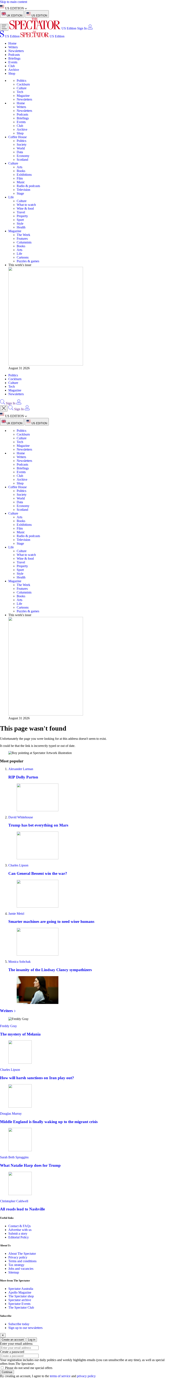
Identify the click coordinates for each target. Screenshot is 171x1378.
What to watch (26, 204)
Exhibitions (24, 174)
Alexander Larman (20, 769)
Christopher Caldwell (14, 1201)
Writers (13, 47)
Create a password (12, 1352)
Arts (19, 167)
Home (12, 43)
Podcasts (14, 54)
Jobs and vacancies (20, 1268)
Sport (20, 220)
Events (12, 62)
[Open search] (2, 403)
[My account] (90, 28)
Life (11, 197)
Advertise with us (19, 1230)
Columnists (24, 242)
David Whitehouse (20, 817)
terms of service (60, 1376)
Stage (20, 193)
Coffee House (17, 137)
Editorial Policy (18, 1237)
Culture (21, 88)
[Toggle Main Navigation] (4, 27)
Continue (7, 1372)
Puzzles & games (28, 261)
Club (11, 66)
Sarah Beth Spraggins (14, 1157)
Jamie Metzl (16, 913)
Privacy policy (17, 1257)
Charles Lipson (18, 865)
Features (22, 238)
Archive (13, 69)
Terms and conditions (22, 1261)
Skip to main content (13, 2)
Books (21, 171)
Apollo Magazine (19, 1292)
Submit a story (17, 1233)
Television (23, 189)
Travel (21, 212)
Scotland (22, 159)
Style (20, 223)
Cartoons (23, 257)
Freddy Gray (8, 1026)
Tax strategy (16, 1265)
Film (20, 178)
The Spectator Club (21, 1307)
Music (21, 182)
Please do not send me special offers (28, 1368)
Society (21, 144)
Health (21, 227)
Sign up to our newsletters (25, 1328)
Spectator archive (19, 1300)
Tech (20, 92)
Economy (23, 156)
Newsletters (16, 51)
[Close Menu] (4, 408)
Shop (11, 73)
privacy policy (86, 1376)
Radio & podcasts (28, 186)
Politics (21, 80)
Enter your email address (16, 1343)
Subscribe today (18, 1324)
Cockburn (23, 84)
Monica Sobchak (19, 961)
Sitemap (13, 1272)
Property (22, 216)
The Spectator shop (21, 1296)
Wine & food (25, 208)
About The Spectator (22, 1253)
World (21, 148)
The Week (23, 235)
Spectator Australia (20, 1288)
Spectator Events (19, 1303)
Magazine (23, 95)
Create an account (13, 1339)
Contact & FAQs (19, 1226)
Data (20, 152)
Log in (31, 1339)
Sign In (82, 28)
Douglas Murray (11, 1113)
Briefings (14, 58)
